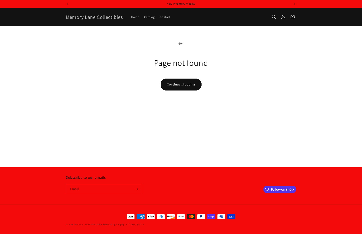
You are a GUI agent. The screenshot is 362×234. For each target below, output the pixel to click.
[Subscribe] (136, 189)
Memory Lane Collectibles (88, 224)
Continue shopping (181, 84)
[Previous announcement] (67, 4)
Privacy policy (136, 224)
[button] (274, 17)
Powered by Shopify (113, 224)
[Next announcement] (294, 4)
